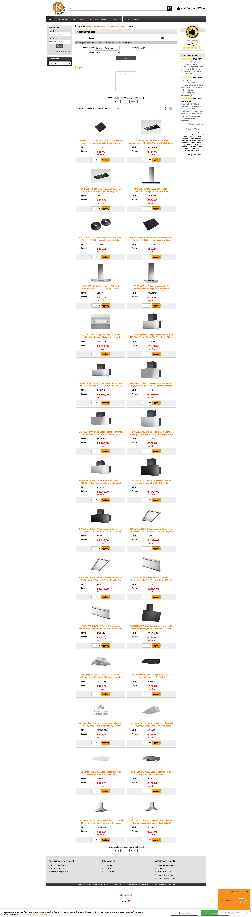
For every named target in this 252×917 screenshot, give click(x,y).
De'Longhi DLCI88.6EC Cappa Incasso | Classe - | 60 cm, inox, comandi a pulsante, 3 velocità (101, 821)
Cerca (91, 38)
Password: (53, 38)
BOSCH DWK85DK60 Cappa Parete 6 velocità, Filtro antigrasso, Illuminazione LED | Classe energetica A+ (151, 628)
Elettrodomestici (62, 19)
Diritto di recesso (164, 871)
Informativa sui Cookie (40, 914)
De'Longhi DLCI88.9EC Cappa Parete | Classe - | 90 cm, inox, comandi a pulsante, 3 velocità (151, 821)
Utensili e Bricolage (131, 19)
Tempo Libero (116, 19)
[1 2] (147, 160)
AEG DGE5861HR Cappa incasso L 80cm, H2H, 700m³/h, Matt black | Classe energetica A (101, 190)
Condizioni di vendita (166, 865)
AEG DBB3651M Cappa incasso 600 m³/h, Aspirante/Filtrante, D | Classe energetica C (151, 287)
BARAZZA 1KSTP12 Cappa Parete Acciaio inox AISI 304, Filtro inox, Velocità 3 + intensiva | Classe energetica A (100, 483)
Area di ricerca (88, 47)
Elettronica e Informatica (98, 19)
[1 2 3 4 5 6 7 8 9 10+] (147, 645)
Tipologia (134, 47)
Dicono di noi (109, 871)
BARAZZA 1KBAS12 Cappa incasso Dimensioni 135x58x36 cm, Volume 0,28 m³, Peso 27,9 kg (100, 578)
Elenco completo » (196, 124)
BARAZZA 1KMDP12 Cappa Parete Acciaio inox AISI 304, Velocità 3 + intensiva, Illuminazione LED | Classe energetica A (101, 385)
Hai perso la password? (64, 51)
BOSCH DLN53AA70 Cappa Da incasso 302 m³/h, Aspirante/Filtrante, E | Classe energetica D (101, 677)
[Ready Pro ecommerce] (126, 901)
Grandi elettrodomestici (115, 42)
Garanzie (160, 868)
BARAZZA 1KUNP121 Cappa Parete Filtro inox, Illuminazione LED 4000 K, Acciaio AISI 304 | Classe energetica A (101, 434)
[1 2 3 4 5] (147, 840)
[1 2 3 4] (147, 694)
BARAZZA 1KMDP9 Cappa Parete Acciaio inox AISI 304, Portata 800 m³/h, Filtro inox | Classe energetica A (151, 337)
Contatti (107, 868)
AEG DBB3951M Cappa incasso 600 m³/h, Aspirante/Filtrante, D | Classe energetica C (101, 287)
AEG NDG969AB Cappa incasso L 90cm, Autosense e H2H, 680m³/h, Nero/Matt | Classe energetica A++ (151, 143)
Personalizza (184, 913)
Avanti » (134, 102)
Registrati (68, 54)
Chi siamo (108, 865)
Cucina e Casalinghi (78, 19)
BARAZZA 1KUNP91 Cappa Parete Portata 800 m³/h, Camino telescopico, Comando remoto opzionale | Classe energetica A (151, 385)
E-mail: (51, 31)
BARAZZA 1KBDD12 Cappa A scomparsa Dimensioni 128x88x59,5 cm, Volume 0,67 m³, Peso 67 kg (100, 628)
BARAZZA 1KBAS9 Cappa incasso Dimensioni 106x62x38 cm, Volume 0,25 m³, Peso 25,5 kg (151, 530)
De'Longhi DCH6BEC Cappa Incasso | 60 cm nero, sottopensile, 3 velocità (151, 675)
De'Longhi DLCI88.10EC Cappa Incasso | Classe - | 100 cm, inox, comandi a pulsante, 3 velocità (100, 724)
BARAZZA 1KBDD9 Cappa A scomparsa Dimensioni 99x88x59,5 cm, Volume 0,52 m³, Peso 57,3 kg (151, 580)
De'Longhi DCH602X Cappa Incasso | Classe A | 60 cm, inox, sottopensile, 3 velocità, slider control (151, 725)
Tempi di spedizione (58, 865)
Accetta (215, 913)
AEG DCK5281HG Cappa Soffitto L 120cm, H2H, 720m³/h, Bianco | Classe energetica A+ (101, 335)
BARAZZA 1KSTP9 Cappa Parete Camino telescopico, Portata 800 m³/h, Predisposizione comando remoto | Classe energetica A (151, 434)
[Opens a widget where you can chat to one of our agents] (234, 902)
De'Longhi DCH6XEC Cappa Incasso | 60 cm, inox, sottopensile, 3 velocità (151, 772)
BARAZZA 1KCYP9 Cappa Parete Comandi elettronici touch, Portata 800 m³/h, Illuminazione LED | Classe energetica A (151, 483)
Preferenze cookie (126, 895)
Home (50, 19)
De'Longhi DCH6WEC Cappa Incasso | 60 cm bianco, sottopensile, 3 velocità (100, 772)
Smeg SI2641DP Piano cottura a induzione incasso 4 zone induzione (192, 106)
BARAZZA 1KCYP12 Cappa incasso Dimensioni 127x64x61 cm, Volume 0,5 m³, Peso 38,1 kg (100, 530)
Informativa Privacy (165, 875)
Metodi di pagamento (59, 871)
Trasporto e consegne (59, 868)
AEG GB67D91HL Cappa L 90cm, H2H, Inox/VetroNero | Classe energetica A (151, 190)
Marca (91, 52)
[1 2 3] (96, 160)
